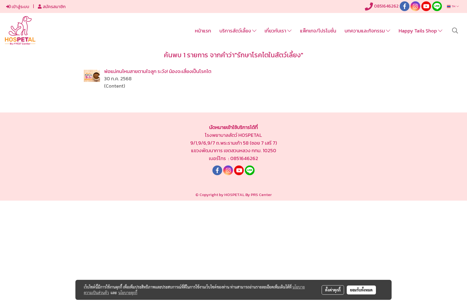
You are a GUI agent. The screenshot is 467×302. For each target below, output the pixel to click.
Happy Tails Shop (418, 30)
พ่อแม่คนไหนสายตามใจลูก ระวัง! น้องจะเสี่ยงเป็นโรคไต (157, 71)
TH (453, 6)
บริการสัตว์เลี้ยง (235, 30)
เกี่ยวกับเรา (276, 30)
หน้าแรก (203, 30)
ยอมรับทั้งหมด (361, 289)
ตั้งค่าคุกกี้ (333, 289)
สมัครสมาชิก (54, 6)
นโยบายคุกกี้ (127, 292)
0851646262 (386, 6)
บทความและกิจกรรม (365, 30)
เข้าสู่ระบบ (20, 6)
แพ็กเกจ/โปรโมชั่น (318, 30)
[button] (455, 30)
